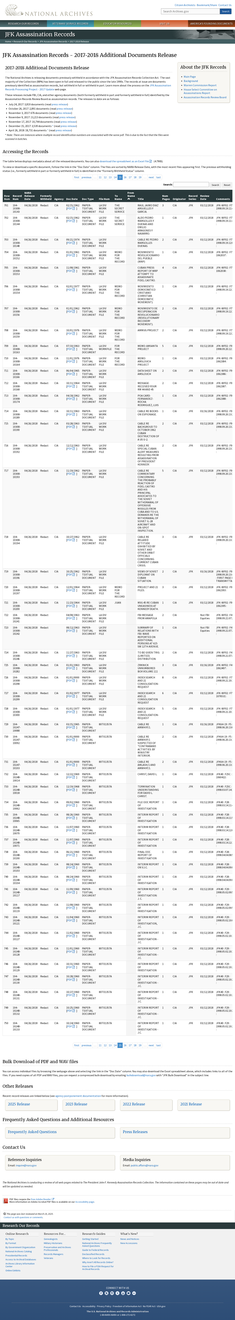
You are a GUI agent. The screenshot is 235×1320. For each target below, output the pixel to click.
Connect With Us (117, 1288)
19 (140, 177)
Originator (179, 199)
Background (191, 81)
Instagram (112, 1293)
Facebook (101, 1293)
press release (59, 104)
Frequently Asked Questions (32, 1132)
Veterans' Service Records (70, 23)
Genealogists (51, 1239)
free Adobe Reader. (41, 1199)
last (158, 177)
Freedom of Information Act (127, 1306)
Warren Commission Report (200, 85)
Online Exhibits (13, 1270)
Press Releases (135, 1132)
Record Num (17, 197)
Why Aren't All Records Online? (98, 1262)
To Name (118, 197)
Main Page (190, 76)
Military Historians (53, 1243)
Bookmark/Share (207, 5)
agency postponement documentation (78, 1096)
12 (105, 177)
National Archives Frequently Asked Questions (97, 1244)
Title (141, 199)
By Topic (10, 1239)
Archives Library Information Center (20, 1265)
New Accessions (128, 1243)
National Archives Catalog (19, 1251)
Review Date (204, 197)
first (76, 177)
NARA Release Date (29, 196)
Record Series (193, 197)
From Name (131, 194)
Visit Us (164, 23)
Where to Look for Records (96, 1258)
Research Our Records (23, 23)
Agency (58, 199)
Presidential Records (16, 1255)
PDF (69, 208)
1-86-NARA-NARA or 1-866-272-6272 (117, 1314)
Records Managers (53, 1254)
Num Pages (166, 197)
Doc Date (72, 199)
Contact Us (225, 5)
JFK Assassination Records (53, 41)
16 (125, 177)
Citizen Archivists (185, 5)
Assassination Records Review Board (205, 97)
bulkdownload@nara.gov (141, 1075)
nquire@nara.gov (26, 1165)
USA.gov (161, 1306)
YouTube (123, 1293)
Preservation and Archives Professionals (57, 1249)
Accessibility (88, 1306)
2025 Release (19, 1104)
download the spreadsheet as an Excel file (124, 161)
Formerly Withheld (46, 197)
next (151, 177)
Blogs (128, 1293)
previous (87, 177)
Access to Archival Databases (21, 1259)
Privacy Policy (104, 1306)
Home (8, 41)
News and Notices (129, 1239)
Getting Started (90, 1239)
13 (110, 177)
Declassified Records (93, 1254)
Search (225, 11)
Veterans (48, 1258)
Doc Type (88, 199)
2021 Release (191, 1104)
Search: (168, 184)
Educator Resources (117, 23)
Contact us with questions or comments (23, 1217)
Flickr (134, 1293)
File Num (104, 199)
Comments (223, 199)
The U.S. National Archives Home (48, 10)
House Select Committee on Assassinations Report (200, 91)
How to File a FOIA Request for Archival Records (98, 1268)
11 (100, 177)
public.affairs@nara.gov (144, 1165)
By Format (11, 1243)
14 (115, 177)
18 (135, 177)
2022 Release (134, 1104)
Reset (227, 185)
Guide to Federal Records (95, 1250)
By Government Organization (20, 1247)
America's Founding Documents (211, 23)
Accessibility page (84, 1201)
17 (130, 177)
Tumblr (117, 1293)
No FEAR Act (149, 1306)
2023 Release (76, 1104)
